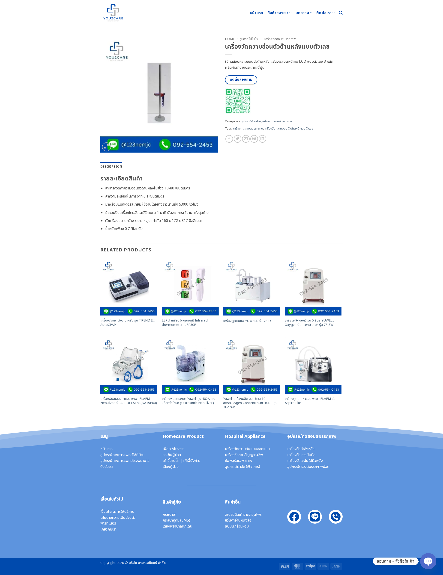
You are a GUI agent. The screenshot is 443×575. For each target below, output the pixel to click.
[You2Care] (123, 13)
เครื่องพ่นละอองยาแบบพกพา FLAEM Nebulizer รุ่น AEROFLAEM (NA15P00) (128, 401)
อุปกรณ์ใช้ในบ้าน (249, 39)
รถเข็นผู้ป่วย (172, 455)
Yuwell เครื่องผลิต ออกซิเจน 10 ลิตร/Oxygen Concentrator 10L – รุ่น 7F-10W (250, 403)
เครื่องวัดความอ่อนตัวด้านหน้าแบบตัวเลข (289, 128)
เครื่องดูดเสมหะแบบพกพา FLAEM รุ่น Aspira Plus (310, 401)
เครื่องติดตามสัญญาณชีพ (244, 455)
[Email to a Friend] (246, 139)
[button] (341, 12)
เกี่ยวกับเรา (108, 529)
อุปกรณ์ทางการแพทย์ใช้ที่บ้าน (122, 455)
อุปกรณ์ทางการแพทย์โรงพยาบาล (125, 460)
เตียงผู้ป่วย (171, 466)
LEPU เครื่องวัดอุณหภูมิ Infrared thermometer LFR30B (185, 322)
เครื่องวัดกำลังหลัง (300, 449)
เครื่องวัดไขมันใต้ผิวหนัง (305, 460)
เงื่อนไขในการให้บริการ (117, 511)
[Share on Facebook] (229, 139)
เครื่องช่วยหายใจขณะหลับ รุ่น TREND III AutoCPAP (127, 322)
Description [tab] (111, 166)
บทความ (302, 13)
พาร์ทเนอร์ (108, 523)
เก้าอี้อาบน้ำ (171, 460)
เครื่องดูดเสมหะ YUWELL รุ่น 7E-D (247, 321)
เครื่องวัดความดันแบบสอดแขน (247, 449)
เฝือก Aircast (173, 449)
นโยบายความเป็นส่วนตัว (117, 517)
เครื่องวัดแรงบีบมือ (301, 455)
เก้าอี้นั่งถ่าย (191, 460)
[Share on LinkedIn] (262, 139)
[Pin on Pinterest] (254, 139)
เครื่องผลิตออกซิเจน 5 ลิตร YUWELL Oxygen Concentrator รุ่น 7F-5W (309, 322)
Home (230, 39)
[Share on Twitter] (237, 139)
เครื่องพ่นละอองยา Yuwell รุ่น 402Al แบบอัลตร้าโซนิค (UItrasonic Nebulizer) (188, 401)
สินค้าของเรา (277, 13)
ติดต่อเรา (324, 13)
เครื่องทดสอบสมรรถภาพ (280, 39)
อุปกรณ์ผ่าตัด (235, 466)
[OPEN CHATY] (428, 557)
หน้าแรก (256, 13)
